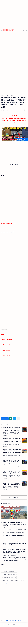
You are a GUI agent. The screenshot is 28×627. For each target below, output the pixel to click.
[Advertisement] (14, 14)
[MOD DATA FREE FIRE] (11, 521)
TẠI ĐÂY (14, 223)
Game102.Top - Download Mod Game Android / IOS (16, 620)
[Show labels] (5, 584)
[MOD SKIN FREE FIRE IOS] (22, 532)
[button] (24, 30)
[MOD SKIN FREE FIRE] (12, 532)
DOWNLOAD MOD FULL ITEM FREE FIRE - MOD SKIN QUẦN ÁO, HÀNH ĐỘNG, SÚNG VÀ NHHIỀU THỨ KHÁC (14, 535)
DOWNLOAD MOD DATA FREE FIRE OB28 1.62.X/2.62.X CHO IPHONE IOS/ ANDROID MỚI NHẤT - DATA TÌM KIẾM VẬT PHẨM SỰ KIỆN (12, 451)
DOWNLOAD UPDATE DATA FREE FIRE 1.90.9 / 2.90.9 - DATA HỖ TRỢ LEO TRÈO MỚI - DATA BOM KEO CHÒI (14, 524)
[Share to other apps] (18, 418)
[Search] (26, 30)
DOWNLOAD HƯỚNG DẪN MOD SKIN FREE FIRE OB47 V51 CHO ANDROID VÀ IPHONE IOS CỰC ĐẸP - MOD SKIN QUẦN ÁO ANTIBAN (14, 551)
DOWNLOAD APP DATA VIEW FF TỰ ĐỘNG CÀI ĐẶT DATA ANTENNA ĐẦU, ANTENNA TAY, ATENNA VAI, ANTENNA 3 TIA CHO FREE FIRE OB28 (12, 483)
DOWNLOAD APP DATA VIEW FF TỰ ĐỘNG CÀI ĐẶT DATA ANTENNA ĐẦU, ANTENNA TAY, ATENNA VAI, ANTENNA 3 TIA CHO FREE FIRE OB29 (12, 462)
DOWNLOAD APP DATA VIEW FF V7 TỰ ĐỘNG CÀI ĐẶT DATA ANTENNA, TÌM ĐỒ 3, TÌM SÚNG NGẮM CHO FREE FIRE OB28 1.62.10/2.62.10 (12, 473)
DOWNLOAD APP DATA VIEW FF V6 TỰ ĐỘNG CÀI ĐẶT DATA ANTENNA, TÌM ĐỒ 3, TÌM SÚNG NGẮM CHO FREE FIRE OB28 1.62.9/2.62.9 (12, 429)
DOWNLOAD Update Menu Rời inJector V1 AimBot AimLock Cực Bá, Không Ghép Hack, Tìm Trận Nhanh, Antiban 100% (14, 543)
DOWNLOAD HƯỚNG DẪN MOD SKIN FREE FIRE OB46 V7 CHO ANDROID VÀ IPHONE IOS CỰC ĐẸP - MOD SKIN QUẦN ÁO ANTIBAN (14, 559)
